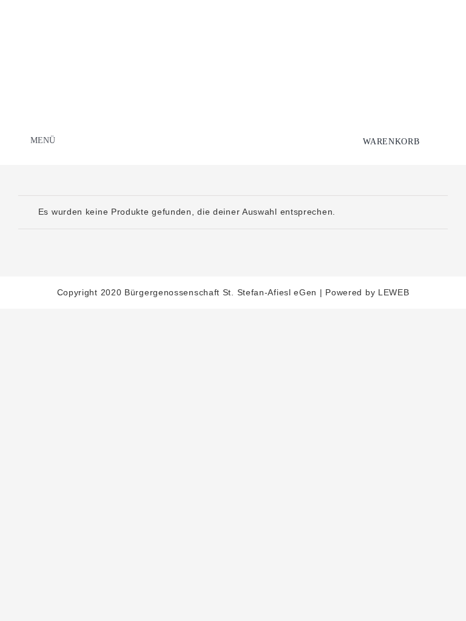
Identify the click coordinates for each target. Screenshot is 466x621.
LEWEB (394, 292)
